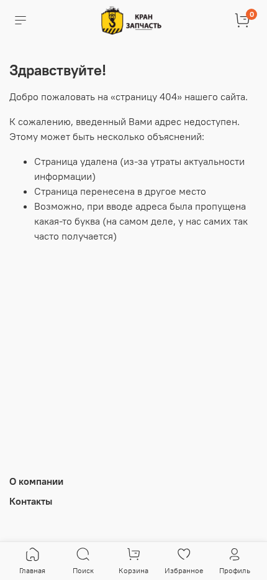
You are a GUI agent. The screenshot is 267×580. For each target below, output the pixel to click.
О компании (36, 481)
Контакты (30, 501)
